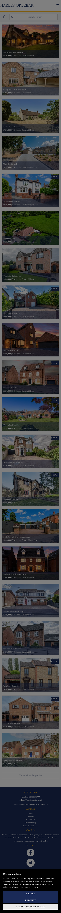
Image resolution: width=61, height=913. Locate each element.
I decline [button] (30, 900)
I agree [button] (30, 894)
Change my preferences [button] (30, 907)
